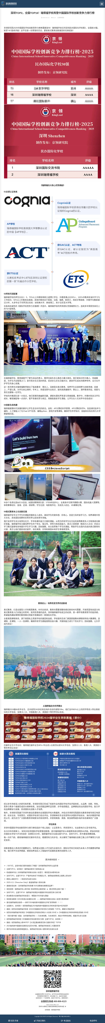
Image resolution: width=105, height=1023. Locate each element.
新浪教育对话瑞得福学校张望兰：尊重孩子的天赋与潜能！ (28, 896)
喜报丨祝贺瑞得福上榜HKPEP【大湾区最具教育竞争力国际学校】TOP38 (34, 922)
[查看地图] (65, 1006)
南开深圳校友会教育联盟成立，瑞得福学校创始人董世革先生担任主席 (32, 929)
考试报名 (67, 1021)
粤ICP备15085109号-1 (64, 1016)
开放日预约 (40, 1021)
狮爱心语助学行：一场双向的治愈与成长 (21, 879)
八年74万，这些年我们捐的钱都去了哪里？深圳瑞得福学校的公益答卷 (32, 866)
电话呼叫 (93, 1021)
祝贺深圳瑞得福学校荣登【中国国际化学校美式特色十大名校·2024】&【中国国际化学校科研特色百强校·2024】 (48, 912)
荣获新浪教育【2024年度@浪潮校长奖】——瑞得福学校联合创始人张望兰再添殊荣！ (38, 899)
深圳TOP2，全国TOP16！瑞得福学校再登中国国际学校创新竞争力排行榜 (34, 892)
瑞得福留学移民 (55, 1010)
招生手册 (14, 1021)
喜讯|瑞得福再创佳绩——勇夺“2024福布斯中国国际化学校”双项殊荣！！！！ (35, 902)
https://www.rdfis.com (52, 1004)
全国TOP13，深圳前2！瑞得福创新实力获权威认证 (25, 869)
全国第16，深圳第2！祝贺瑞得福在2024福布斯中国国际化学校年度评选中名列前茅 (37, 906)
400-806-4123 (60, 1001)
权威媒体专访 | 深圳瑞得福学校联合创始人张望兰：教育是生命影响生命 (33, 872)
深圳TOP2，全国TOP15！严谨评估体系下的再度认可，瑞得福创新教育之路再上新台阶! (39, 876)
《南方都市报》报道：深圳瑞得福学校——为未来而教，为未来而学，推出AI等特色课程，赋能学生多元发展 (46, 916)
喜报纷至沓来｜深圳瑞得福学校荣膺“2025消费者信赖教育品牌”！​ (30, 886)
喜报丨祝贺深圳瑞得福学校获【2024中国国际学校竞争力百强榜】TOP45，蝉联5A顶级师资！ (41, 909)
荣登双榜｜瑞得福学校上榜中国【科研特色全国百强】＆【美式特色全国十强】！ (36, 889)
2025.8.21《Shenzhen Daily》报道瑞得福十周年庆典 (26, 882)
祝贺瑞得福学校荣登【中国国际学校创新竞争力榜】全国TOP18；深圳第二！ (35, 919)
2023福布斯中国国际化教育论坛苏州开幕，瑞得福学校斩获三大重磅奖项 (33, 926)
